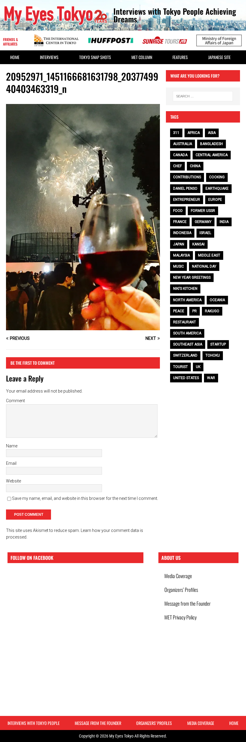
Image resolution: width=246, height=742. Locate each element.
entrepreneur (186, 199)
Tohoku (213, 355)
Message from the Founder (187, 603)
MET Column (141, 57)
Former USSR (203, 211)
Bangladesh (211, 144)
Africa (194, 133)
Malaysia (181, 255)
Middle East (209, 255)
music (178, 266)
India (224, 222)
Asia (212, 133)
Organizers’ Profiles (181, 589)
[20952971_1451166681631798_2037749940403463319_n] (83, 326)
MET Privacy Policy (180, 617)
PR (194, 311)
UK (198, 367)
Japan (178, 244)
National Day (204, 266)
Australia (182, 144)
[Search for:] (203, 96)
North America (187, 300)
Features (180, 57)
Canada (180, 155)
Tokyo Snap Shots (95, 57)
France (180, 222)
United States (186, 378)
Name (11, 446)
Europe (215, 199)
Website (13, 481)
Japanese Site (219, 57)
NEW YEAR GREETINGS (192, 277)
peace (178, 311)
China (195, 166)
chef (177, 166)
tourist (180, 367)
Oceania (217, 300)
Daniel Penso (185, 188)
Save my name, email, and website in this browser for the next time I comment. (85, 498)
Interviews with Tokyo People (34, 723)
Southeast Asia (187, 344)
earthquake (217, 188)
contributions (187, 177)
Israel (205, 233)
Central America (212, 155)
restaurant (184, 322)
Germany (203, 222)
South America (187, 333)
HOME (15, 57)
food (178, 211)
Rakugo (212, 311)
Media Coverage (178, 576)
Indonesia (182, 233)
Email (11, 463)
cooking (217, 177)
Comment (15, 400)
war (211, 378)
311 (176, 133)
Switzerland (185, 355)
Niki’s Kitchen (185, 288)
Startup (218, 344)
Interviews (49, 57)
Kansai (198, 244)
